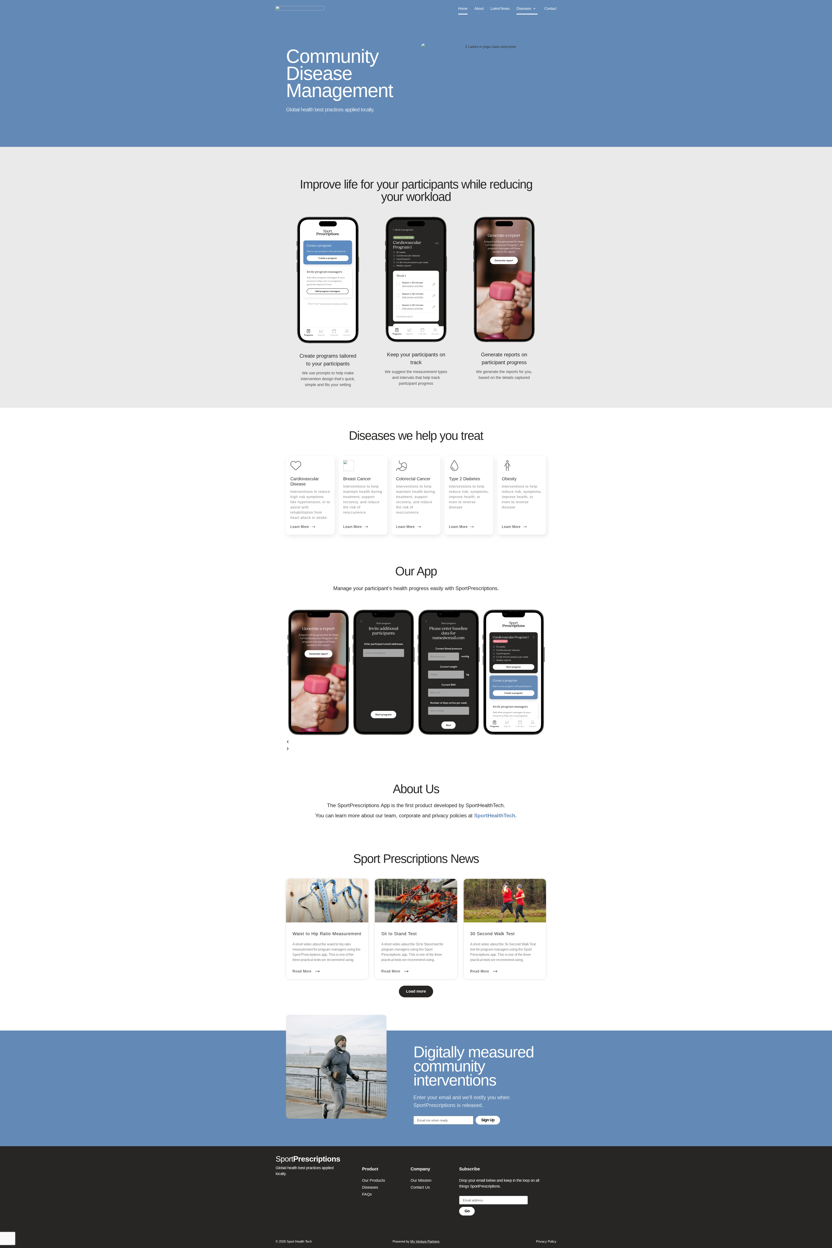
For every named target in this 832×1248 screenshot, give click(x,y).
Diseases (524, 8)
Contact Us (420, 1187)
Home (463, 8)
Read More (302, 971)
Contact (550, 8)
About (479, 8)
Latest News (500, 8)
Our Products (373, 1180)
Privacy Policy (546, 1241)
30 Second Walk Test (492, 933)
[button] (416, 741)
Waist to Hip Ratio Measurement (326, 933)
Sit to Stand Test (399, 933)
